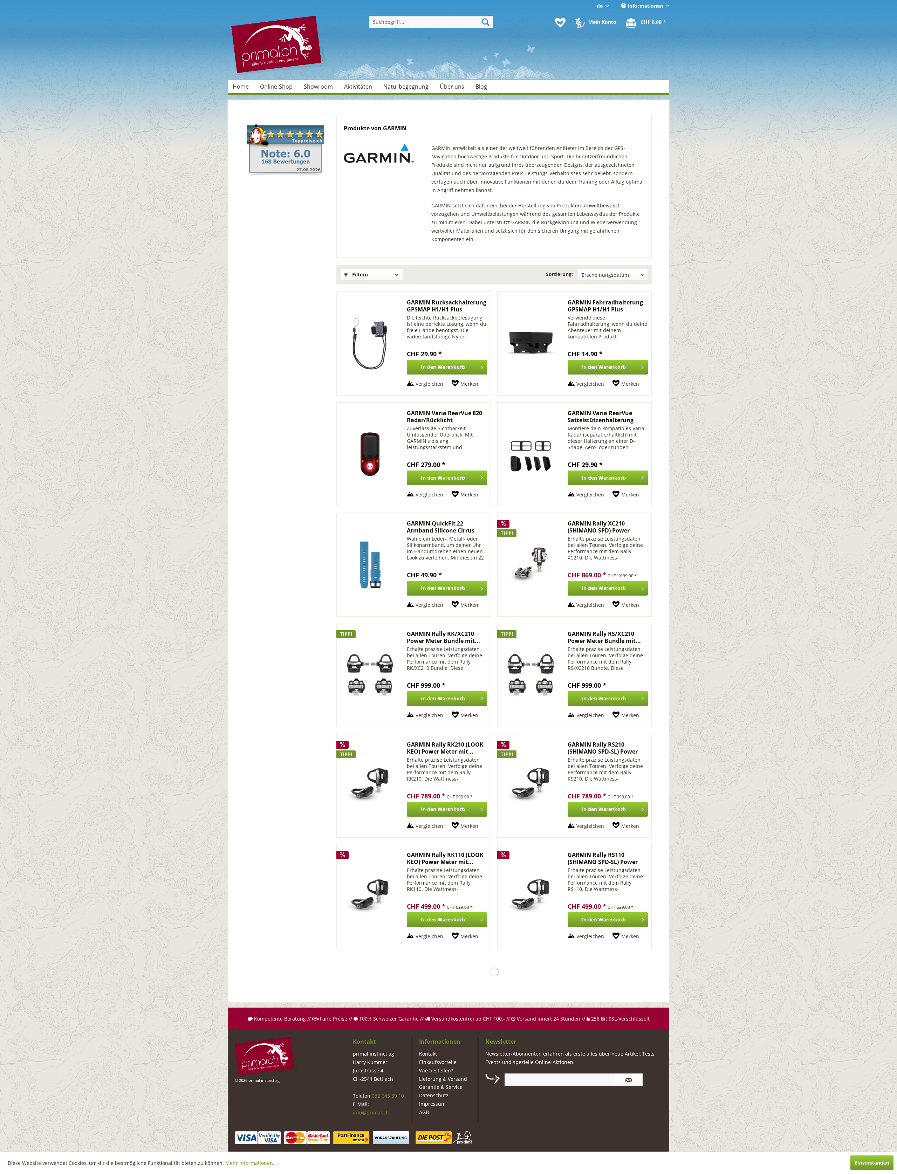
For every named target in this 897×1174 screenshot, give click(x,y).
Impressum (432, 1103)
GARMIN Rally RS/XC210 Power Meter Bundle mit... (604, 637)
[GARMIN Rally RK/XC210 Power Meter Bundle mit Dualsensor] (370, 675)
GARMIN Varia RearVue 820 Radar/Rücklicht (444, 417)
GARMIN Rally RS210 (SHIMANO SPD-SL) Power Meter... (603, 748)
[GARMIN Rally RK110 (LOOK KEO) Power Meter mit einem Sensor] (370, 896)
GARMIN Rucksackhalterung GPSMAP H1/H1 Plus (446, 306)
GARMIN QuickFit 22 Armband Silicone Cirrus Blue (440, 527)
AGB (424, 1112)
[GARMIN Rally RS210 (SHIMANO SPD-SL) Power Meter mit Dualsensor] (531, 785)
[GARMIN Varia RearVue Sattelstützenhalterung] (531, 454)
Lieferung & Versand (443, 1079)
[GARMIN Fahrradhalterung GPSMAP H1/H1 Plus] (531, 343)
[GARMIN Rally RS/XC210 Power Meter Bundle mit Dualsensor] (531, 675)
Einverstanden (872, 1162)
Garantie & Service (441, 1087)
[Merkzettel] (560, 23)
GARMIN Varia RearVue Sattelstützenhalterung (601, 417)
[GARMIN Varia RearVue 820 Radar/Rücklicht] (370, 454)
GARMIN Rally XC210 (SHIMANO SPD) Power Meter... (599, 527)
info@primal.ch (371, 1112)
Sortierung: (559, 274)
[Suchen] (485, 22)
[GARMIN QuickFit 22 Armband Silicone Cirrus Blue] (370, 564)
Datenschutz (433, 1095)
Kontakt (428, 1053)
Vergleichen (429, 383)
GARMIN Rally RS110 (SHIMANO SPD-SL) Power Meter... (603, 858)
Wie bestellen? (436, 1070)
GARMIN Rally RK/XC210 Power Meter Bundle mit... (443, 637)
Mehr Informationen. (249, 1163)
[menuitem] (431, 22)
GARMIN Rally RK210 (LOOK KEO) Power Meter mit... (445, 748)
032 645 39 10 (388, 1095)
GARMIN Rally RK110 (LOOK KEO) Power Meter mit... (445, 858)
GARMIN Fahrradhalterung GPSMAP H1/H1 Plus (605, 306)
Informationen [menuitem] (645, 5)
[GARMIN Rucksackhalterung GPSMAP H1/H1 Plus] (370, 343)
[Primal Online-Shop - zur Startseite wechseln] (279, 45)
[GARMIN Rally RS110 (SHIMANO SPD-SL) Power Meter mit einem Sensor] (531, 896)
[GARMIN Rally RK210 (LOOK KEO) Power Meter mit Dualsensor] (370, 785)
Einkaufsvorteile (438, 1062)
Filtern (359, 274)
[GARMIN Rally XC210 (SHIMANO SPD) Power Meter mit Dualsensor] (531, 564)
